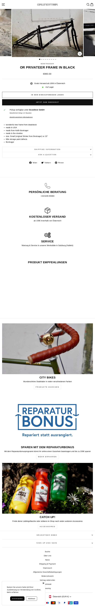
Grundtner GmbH (47, 535)
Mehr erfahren (47, 457)
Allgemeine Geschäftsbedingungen (47, 572)
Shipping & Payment (47, 564)
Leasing (47, 588)
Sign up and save (46, 543)
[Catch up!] (47, 488)
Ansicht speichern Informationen (21, 117)
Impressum (47, 568)
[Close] (43, 583)
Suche (47, 552)
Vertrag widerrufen (47, 580)
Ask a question (47, 154)
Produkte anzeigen (47, 387)
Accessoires (47, 526)
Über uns (47, 556)
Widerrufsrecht (47, 576)
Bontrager (47, 63)
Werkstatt (47, 584)
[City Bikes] (47, 348)
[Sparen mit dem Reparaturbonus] (47, 418)
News (47, 560)
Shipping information (47, 149)
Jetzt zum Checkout (47, 102)
